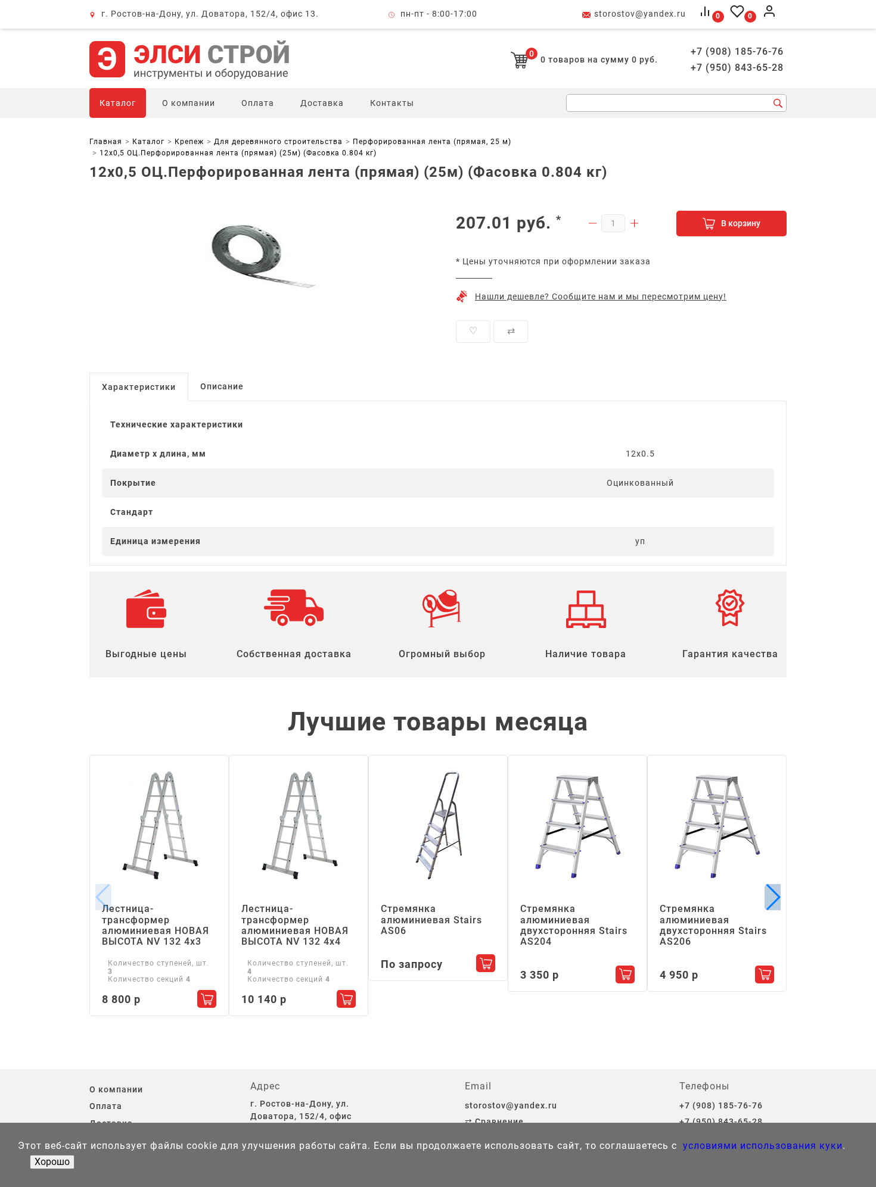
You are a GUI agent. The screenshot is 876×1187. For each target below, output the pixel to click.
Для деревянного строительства (278, 142)
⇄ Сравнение (494, 1121)
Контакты (392, 103)
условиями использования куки (761, 1145)
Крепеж (189, 142)
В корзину (740, 223)
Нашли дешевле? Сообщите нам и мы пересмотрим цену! (600, 296)
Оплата (257, 103)
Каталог (118, 103)
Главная (105, 142)
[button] (773, 897)
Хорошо (52, 1161)
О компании (188, 103)
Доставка (322, 103)
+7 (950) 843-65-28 (737, 68)
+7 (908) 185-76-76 (737, 51)
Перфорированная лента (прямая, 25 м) (432, 142)
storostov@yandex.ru (640, 13)
